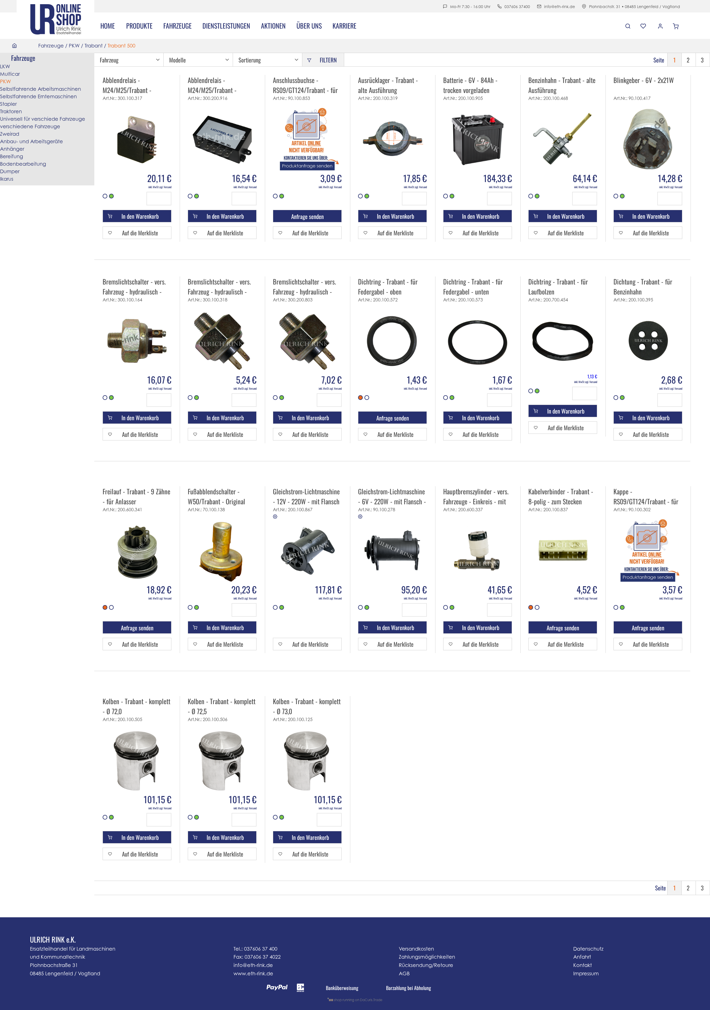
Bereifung (11, 156)
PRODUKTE (139, 26)
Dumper (9, 171)
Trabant (94, 46)
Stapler (8, 104)
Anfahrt (582, 957)
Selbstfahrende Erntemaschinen (38, 96)
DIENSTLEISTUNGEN (226, 26)
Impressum (586, 973)
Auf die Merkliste (140, 232)
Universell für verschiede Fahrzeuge (42, 119)
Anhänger (12, 149)
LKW (5, 66)
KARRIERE (344, 26)
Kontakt (582, 965)
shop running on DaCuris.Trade (357, 1000)
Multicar (10, 74)
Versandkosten (416, 949)
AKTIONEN (273, 26)
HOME (107, 26)
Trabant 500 (121, 46)
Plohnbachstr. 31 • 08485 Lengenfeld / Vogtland (634, 6)
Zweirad (9, 134)
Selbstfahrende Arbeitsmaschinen (40, 89)
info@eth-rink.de (559, 6)
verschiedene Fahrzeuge (30, 126)
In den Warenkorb (140, 216)
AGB (404, 973)
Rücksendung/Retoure (426, 965)
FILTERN (328, 60)
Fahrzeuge (177, 26)
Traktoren (11, 111)
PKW (74, 46)
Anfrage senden (307, 216)
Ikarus (6, 179)
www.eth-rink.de (253, 973)
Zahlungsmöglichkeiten (427, 957)
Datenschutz (588, 949)
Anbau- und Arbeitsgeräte (31, 141)
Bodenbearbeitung (23, 164)
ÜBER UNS (309, 26)
